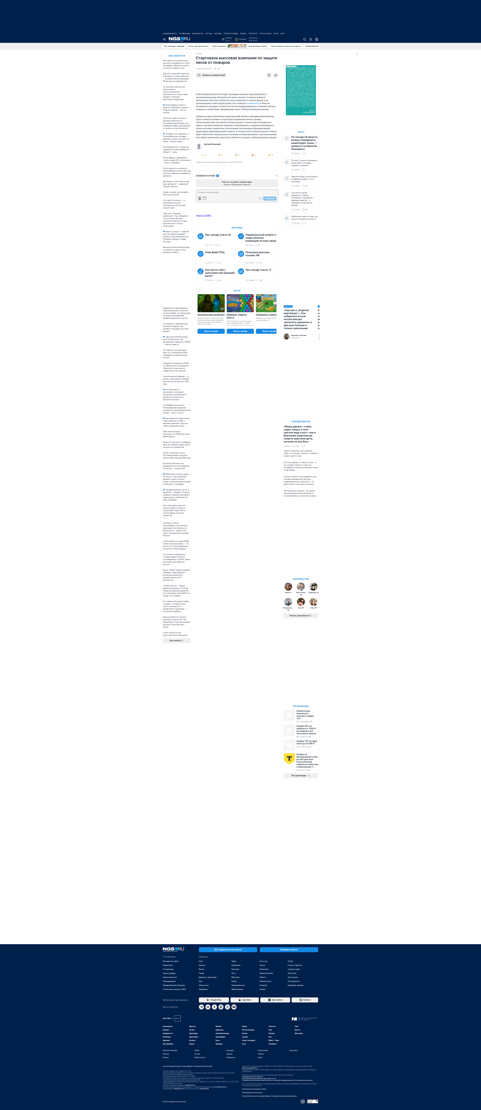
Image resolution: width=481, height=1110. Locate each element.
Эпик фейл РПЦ (214, 252)
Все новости (177, 55)
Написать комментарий (213, 75)
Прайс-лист (168, 965)
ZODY (282, 33)
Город (201, 973)
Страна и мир (294, 969)
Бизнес (202, 965)
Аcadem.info (253, 103)
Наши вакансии (170, 977)
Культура (235, 969)
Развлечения (265, 981)
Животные (204, 985)
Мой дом (235, 977)
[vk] (207, 1006)
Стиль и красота (295, 965)
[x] (227, 1006)
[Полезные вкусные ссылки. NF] (242, 257)
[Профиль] (317, 39)
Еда (200, 981)
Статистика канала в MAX (174, 989)
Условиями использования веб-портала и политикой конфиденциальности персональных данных (277, 1080)
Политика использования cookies (254, 1089)
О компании (168, 969)
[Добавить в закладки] (269, 75)
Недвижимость (170, 33)
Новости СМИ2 (203, 215)
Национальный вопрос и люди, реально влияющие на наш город (261, 237)
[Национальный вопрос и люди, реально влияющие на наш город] (242, 240)
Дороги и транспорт (208, 977)
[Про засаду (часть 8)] (201, 240)
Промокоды (184, 33)
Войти (205, 199)
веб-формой (204, 1089)
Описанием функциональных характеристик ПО (259, 1078)
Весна (201, 969)
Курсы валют (266, 33)
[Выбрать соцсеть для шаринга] (275, 75)
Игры (276, 33)
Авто (201, 961)
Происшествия (266, 973)
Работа (263, 977)
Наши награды (169, 973)
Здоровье (203, 989)
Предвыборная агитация (174, 985)
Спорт (290, 961)
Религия (263, 985)
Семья (262, 989)
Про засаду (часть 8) (218, 234)
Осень (262, 965)
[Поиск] (305, 39)
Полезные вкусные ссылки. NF (258, 254)
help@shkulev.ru (179, 1089)
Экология (292, 973)
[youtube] (233, 1006)
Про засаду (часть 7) (258, 269)
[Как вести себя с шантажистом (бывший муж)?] (201, 275)
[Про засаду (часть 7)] (242, 275)
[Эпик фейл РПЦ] (201, 257)
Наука (234, 981)
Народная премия (296, 985)
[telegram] (201, 1006)
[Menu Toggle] (164, 39)
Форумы (218, 33)
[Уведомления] (311, 39)
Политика (264, 969)
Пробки (241, 39)
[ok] (214, 1006)
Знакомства (197, 33)
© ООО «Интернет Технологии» (174, 1102)
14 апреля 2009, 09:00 (204, 69)
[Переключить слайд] (274, 303)
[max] (220, 1006)
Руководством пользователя (252, 1077)
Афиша (243, 33)
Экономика (293, 977)
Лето (233, 973)
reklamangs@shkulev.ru (250, 1068)
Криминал (236, 965)
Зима (233, 961)
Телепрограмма (231, 33)
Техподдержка (169, 981)
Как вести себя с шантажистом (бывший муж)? (220, 272)
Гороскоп (253, 33)
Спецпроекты (294, 981)
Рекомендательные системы (252, 1092)
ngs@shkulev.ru (190, 1085)
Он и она (263, 961)
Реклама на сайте (170, 961)
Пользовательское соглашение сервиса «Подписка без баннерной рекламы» (269, 1096)
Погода (208, 33)
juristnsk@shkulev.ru (220, 1087)
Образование (237, 989)
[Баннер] (237, 46)
